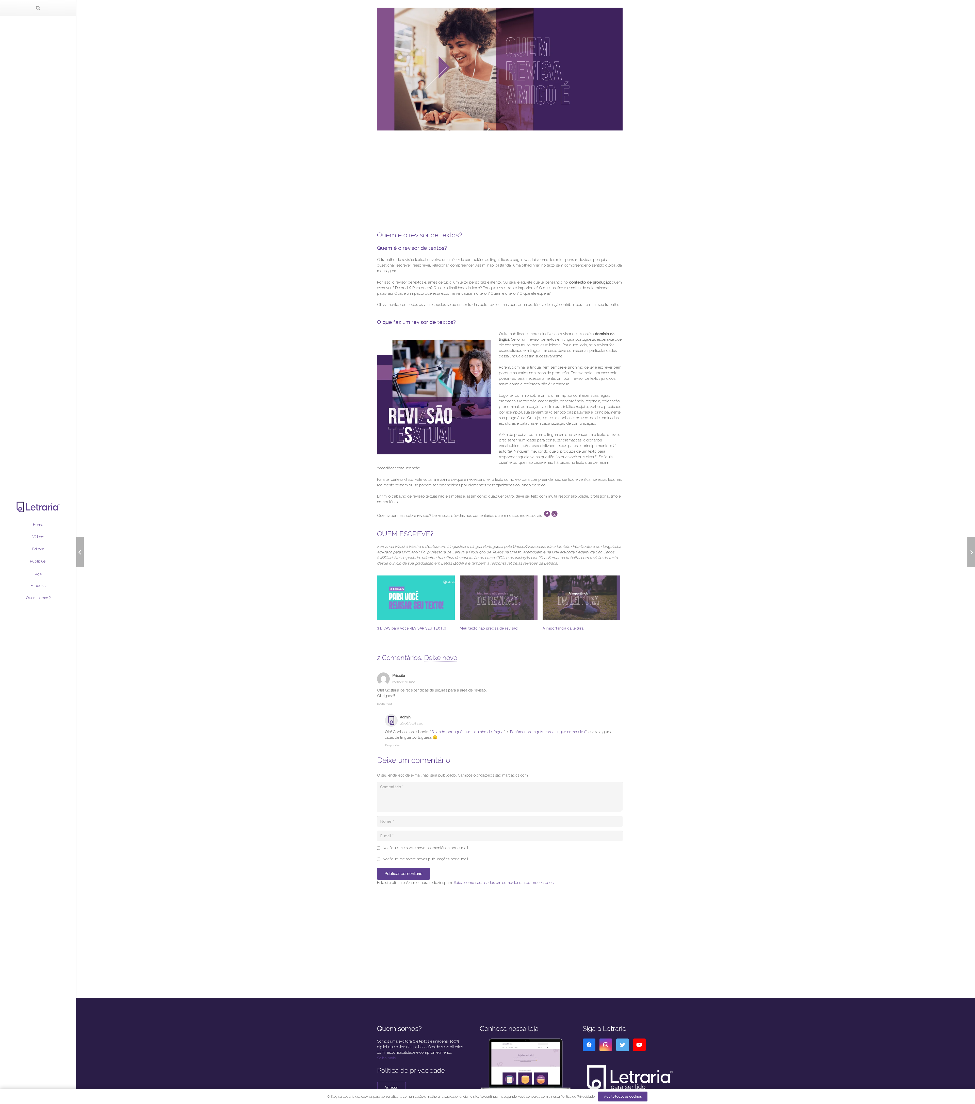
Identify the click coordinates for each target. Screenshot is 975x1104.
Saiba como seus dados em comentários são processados (504, 882)
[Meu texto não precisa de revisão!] (499, 597)
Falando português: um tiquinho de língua (467, 732)
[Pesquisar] (38, 8)
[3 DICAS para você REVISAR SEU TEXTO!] (416, 597)
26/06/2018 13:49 (411, 723)
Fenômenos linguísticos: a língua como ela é (548, 732)
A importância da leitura (563, 628)
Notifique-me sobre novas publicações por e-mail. (426, 859)
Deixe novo (440, 658)
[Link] (38, 507)
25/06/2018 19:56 (403, 682)
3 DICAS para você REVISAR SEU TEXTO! (411, 628)
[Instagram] (605, 1045)
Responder (384, 703)
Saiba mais (386, 1058)
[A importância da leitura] (581, 597)
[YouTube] (639, 1045)
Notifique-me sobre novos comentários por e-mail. (426, 848)
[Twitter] (622, 1045)
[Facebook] (589, 1045)
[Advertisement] (500, 178)
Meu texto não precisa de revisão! (489, 628)
